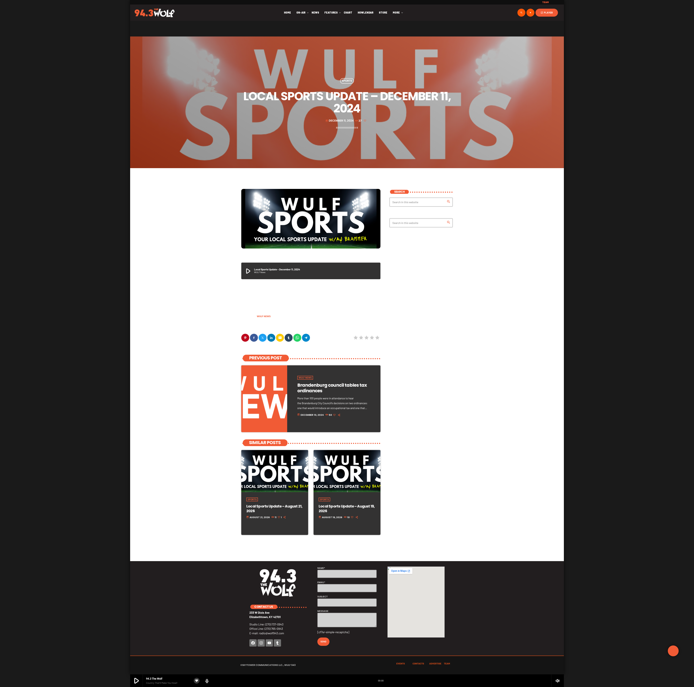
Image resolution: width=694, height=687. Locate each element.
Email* (321, 582)
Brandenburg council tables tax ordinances (332, 388)
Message (322, 611)
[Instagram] (261, 643)
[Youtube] (269, 643)
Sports (347, 81)
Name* (321, 568)
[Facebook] (253, 643)
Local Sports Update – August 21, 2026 (274, 508)
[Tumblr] (277, 643)
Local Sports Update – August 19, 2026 (347, 508)
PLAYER (547, 12)
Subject (322, 596)
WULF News (264, 316)
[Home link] (155, 12)
